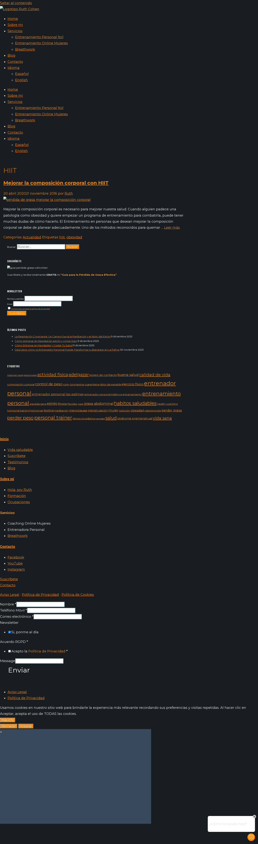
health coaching (167, 403)
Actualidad (32, 237)
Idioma (13, 68)
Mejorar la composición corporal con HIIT (56, 183)
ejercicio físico (133, 384)
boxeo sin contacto (103, 375)
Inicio (4, 439)
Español (22, 74)
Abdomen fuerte (15, 375)
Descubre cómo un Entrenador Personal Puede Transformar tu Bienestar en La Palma (67, 349)
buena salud (128, 375)
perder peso (20, 417)
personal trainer (53, 417)
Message (7, 661)
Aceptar (26, 726)
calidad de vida (154, 374)
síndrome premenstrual (134, 418)
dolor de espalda (110, 384)
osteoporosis (152, 410)
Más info (8, 720)
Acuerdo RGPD (14, 642)
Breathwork (25, 49)
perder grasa (171, 410)
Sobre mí (7, 479)
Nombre (8, 604)
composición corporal (21, 384)
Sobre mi (15, 25)
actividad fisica (52, 374)
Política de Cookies (78, 595)
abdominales (30, 375)
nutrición (124, 410)
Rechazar (9, 726)
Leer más (172, 227)
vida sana (162, 418)
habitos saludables (135, 403)
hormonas (36, 410)
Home (13, 19)
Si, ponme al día (25, 632)
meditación (61, 410)
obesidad (74, 237)
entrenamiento (132, 394)
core (66, 384)
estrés (52, 404)
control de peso (48, 384)
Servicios (15, 31)
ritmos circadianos (84, 418)
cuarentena (92, 384)
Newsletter (9, 623)
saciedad (100, 418)
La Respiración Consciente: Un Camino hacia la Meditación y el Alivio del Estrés (62, 336)
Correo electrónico (16, 617)
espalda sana (38, 403)
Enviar (19, 670)
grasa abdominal (99, 403)
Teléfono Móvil (13, 610)
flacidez (72, 403)
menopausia (78, 410)
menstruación (98, 410)
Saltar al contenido (16, 3)
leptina (49, 410)
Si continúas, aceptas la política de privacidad (30, 309)
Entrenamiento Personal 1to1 (39, 37)
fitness (62, 404)
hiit (62, 237)
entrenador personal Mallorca (103, 394)
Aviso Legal (9, 595)
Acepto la (39, 651)
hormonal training (18, 410)
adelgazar (79, 374)
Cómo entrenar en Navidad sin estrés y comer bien (46, 340)
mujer (113, 410)
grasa (80, 404)
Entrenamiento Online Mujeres (41, 43)
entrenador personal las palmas (58, 394)
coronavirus (76, 384)
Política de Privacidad (40, 595)
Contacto (15, 62)
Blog (11, 55)
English (21, 80)
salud (111, 417)
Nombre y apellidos (15, 299)
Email (9, 304)
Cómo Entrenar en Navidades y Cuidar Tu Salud (44, 345)
